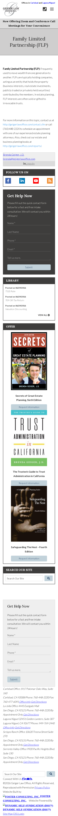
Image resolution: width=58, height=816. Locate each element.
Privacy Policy (42, 787)
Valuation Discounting (16, 309)
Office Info (25, 701)
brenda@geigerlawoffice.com (19, 158)
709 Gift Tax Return (14, 300)
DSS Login (18, 813)
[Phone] (45, 9)
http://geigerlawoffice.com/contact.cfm (24, 124)
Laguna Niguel (48, 3)
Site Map (8, 813)
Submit (29, 267)
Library (12, 280)
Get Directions (39, 701)
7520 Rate (10, 291)
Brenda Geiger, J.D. (13, 154)
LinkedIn (30, 163)
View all (42, 315)
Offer (10, 326)
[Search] (48, 578)
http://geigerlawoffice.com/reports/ (22, 145)
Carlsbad (34, 3)
